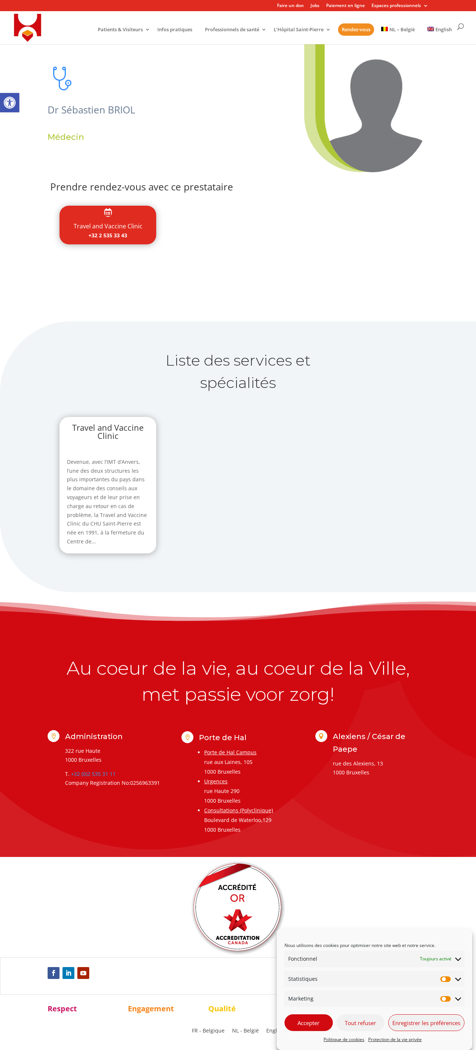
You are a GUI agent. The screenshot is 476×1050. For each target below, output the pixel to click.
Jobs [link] (315, 6)
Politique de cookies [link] (344, 1039)
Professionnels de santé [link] (232, 30)
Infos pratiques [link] (174, 30)
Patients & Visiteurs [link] (120, 30)
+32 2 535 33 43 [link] (108, 235)
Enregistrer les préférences (426, 1023)
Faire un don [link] (290, 6)
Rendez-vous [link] (356, 29)
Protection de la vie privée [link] (395, 1039)
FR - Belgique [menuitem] (208, 1030)
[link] (9, 102)
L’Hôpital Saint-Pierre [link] (299, 30)
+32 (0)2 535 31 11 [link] (93, 773)
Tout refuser (360, 1023)
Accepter (308, 1023)
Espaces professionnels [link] (396, 6)
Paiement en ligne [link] (345, 6)
